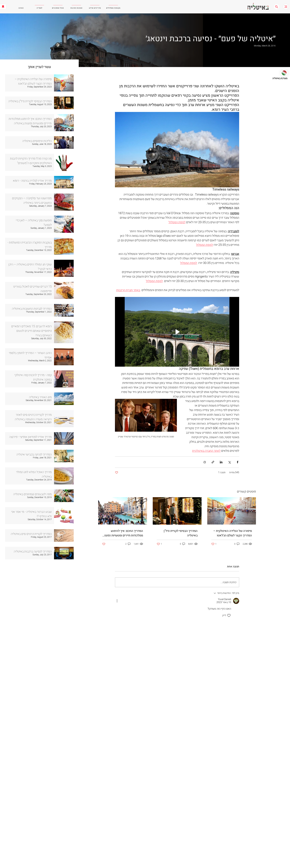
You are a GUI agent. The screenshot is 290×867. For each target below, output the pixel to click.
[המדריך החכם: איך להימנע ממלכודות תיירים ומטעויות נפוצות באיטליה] (122, 510)
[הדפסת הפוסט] (204, 462)
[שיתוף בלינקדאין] (221, 462)
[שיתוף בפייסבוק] (237, 462)
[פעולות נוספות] (117, 601)
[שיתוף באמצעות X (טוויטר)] (229, 462)
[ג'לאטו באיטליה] (231, 510)
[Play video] (177, 332)
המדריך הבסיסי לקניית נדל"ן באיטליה (181, 533)
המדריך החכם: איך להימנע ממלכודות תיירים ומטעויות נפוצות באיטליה (123, 533)
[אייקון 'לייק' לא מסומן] (229, 615)
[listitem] (39, 82)
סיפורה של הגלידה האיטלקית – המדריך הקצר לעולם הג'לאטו (232, 533)
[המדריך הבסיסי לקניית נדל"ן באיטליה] (177, 511)
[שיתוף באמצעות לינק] (212, 462)
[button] (276, 6)
